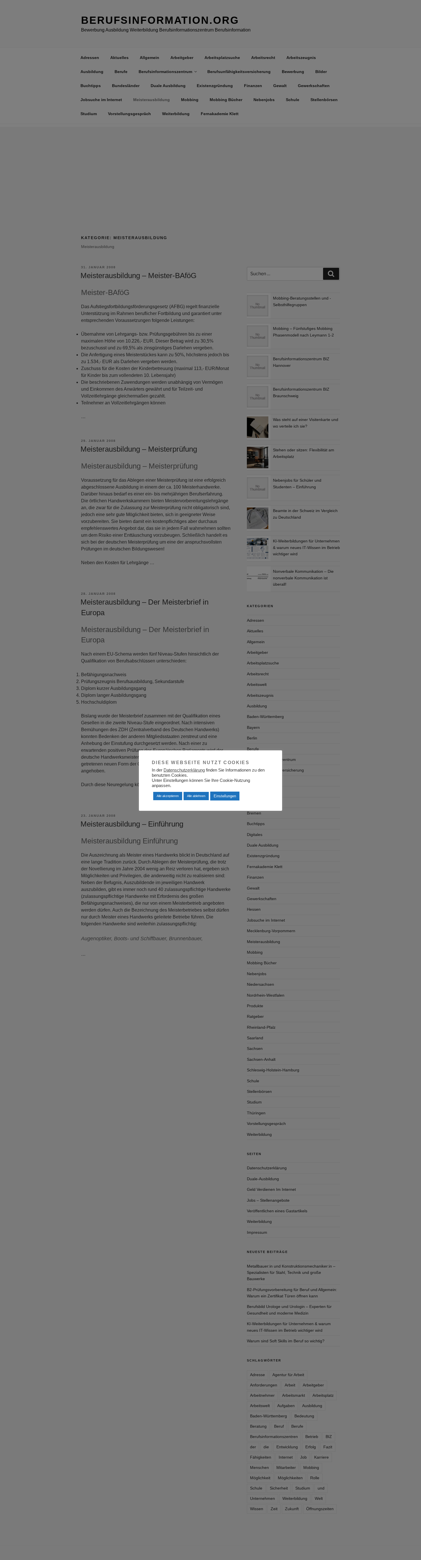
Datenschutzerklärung (184, 770)
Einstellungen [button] (225, 796)
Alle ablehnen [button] (196, 796)
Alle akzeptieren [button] (168, 796)
